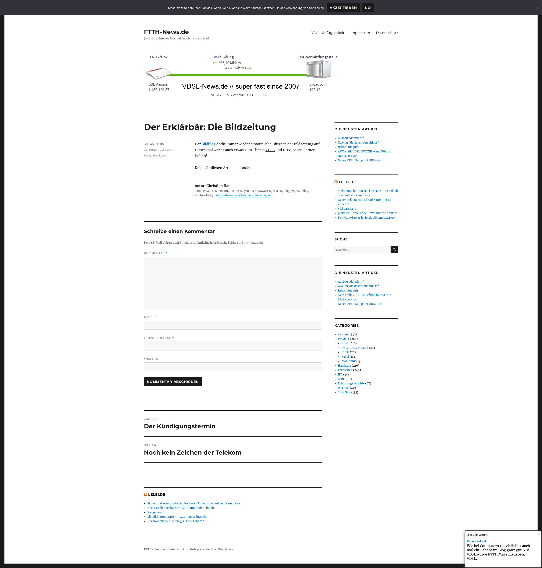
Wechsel (343, 388)
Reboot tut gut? (348, 147)
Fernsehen (345, 370)
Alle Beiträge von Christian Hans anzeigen (244, 195)
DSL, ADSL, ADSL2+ (355, 348)
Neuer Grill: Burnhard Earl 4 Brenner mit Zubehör (180, 508)
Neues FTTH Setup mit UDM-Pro (360, 160)
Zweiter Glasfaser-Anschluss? (358, 142)
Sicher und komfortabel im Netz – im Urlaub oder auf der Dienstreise (193, 503)
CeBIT (342, 379)
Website (151, 358)
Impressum (360, 33)
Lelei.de (156, 495)
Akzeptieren (343, 8)
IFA (340, 374)
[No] (537, 8)
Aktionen (344, 334)
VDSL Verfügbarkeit (327, 33)
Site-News (345, 392)
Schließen (538, 533)
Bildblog (209, 144)
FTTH (345, 352)
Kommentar (155, 253)
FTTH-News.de (166, 31)
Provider (343, 339)
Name (150, 317)
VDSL (270, 150)
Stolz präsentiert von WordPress (211, 549)
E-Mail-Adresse (159, 338)
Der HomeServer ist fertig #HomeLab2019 (175, 521)
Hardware (160, 155)
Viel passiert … (157, 512)
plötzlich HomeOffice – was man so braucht (177, 517)
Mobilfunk (349, 361)
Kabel (345, 357)
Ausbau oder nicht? (351, 138)
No (368, 8)
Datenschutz (387, 33)
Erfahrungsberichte (351, 383)
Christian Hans (154, 143)
